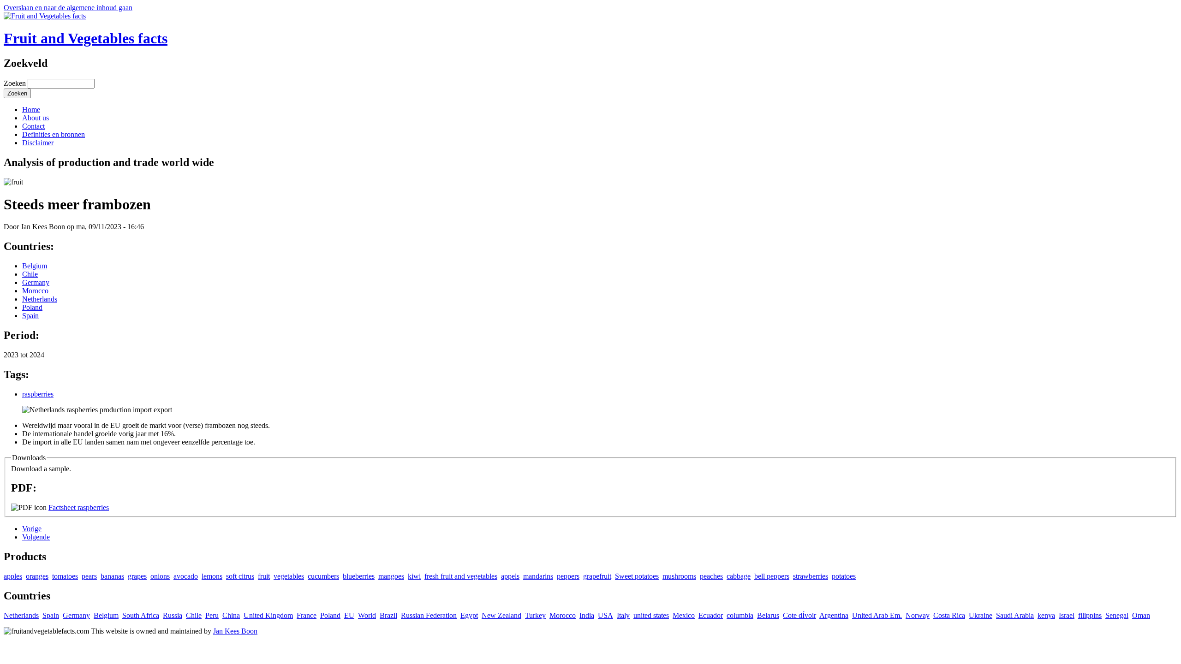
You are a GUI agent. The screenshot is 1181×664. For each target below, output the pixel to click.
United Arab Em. (877, 615)
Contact (33, 126)
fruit (264, 576)
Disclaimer (38, 143)
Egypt (469, 615)
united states (651, 615)
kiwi (414, 576)
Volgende (36, 537)
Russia (172, 615)
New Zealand (501, 615)
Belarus (768, 615)
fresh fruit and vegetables (460, 576)
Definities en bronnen (53, 134)
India (586, 615)
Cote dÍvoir (799, 615)
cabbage (739, 576)
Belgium (34, 266)
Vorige (32, 529)
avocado (185, 576)
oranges (37, 576)
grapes (137, 576)
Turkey (535, 615)
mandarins (538, 576)
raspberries (38, 394)
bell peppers (771, 576)
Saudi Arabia (1015, 615)
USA (605, 615)
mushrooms (679, 576)
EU (349, 615)
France (306, 615)
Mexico (684, 615)
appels (510, 576)
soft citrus (240, 576)
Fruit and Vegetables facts (85, 38)
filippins (1090, 615)
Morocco (35, 291)
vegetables (289, 576)
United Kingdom (268, 615)
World (367, 615)
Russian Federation (429, 615)
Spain (30, 316)
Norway (918, 615)
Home (31, 109)
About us (35, 118)
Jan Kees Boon (235, 631)
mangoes (391, 576)
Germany (35, 282)
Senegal (1116, 615)
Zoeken (16, 83)
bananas (112, 576)
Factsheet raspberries (78, 507)
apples (13, 576)
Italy (623, 615)
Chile (30, 274)
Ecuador (710, 615)
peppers (568, 576)
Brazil (388, 615)
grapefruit (597, 576)
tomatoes (65, 576)
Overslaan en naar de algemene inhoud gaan (68, 8)
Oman (1141, 615)
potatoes (844, 576)
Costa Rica (949, 615)
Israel (1066, 615)
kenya (1046, 615)
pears (89, 576)
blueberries (359, 576)
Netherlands (39, 299)
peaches (711, 576)
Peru (212, 615)
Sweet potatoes (637, 576)
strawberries (810, 576)
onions (160, 576)
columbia (740, 615)
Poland (32, 307)
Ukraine (980, 615)
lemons (212, 576)
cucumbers (323, 576)
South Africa (140, 615)
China (231, 615)
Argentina (833, 615)
